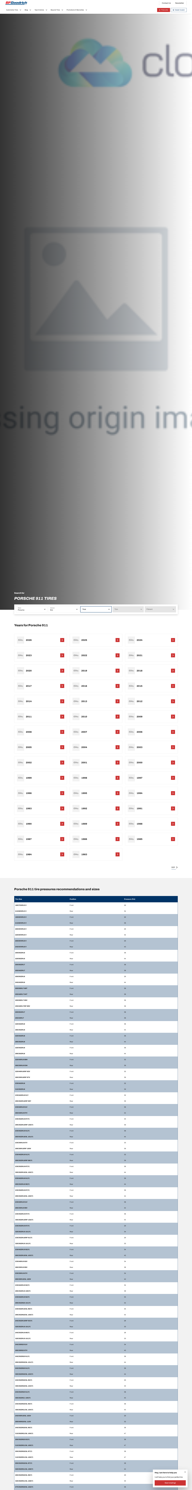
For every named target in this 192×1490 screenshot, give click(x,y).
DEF (173, 867)
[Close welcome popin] (185, 1472)
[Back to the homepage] (16, 3)
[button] (44, 609)
